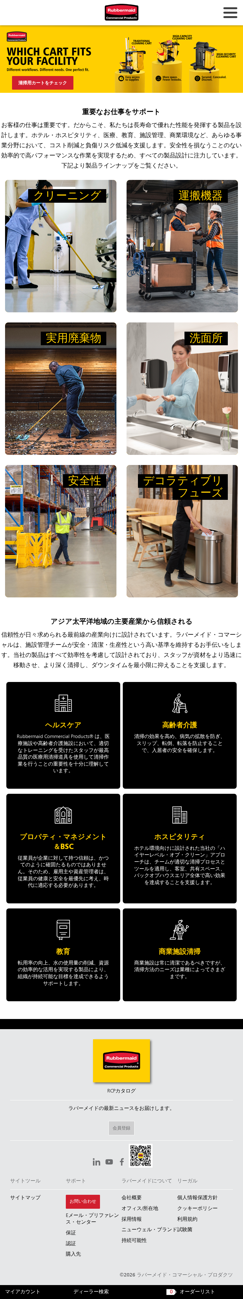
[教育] (63, 954)
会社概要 (132, 1197)
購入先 (73, 1254)
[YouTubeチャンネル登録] (109, 1162)
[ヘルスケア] (63, 735)
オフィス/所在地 (140, 1208)
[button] (141, 1156)
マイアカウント (22, 1292)
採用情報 (132, 1219)
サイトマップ (25, 1197)
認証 (71, 1243)
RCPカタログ (121, 1091)
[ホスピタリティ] (180, 848)
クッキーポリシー (197, 1208)
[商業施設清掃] (180, 954)
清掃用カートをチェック (42, 83)
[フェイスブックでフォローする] (122, 1162)
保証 (71, 1233)
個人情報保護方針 (197, 1197)
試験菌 (184, 1229)
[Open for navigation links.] (230, 12)
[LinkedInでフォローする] (96, 1162)
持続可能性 (134, 1240)
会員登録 (121, 1128)
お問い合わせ (83, 1201)
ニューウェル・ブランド (149, 1229)
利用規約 (187, 1219)
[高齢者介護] (180, 735)
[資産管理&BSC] (63, 848)
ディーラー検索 (91, 1292)
